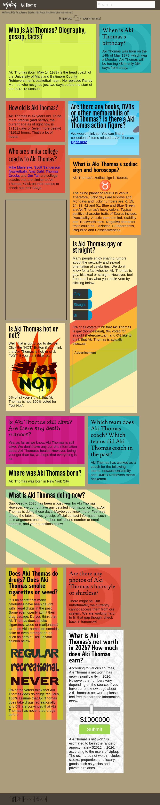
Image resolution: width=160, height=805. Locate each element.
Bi (75, 315)
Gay (77, 294)
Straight (79, 304)
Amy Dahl (36, 171)
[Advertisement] (36, 259)
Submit (94, 729)
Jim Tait (33, 176)
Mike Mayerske (20, 167)
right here (79, 142)
